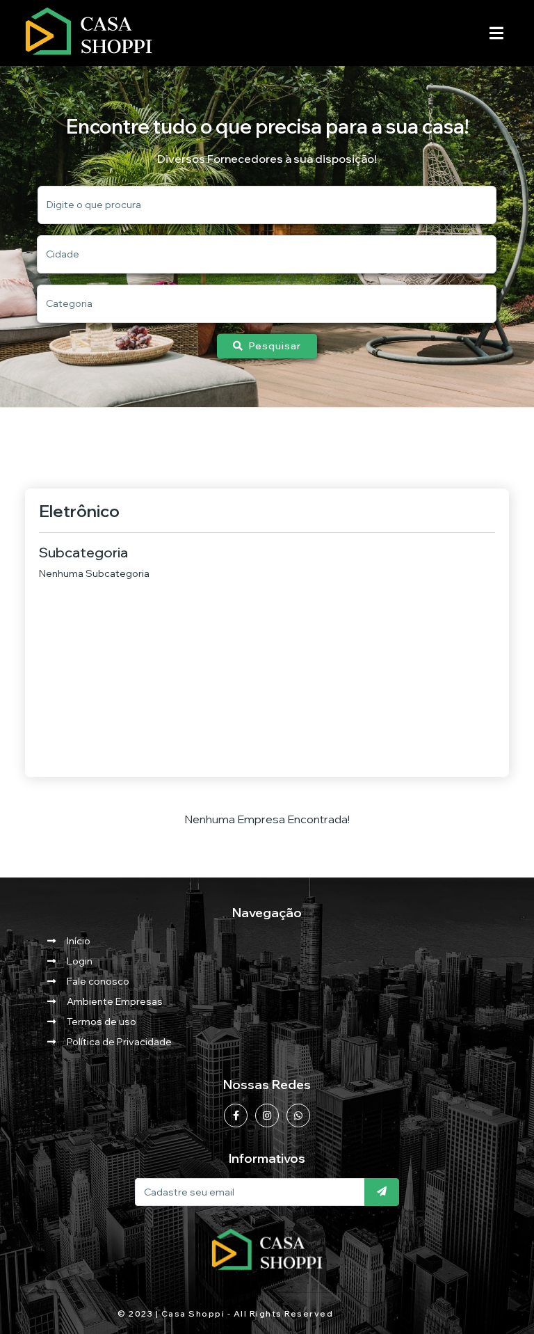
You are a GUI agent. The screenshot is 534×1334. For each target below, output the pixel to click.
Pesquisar (275, 346)
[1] (381, 1192)
